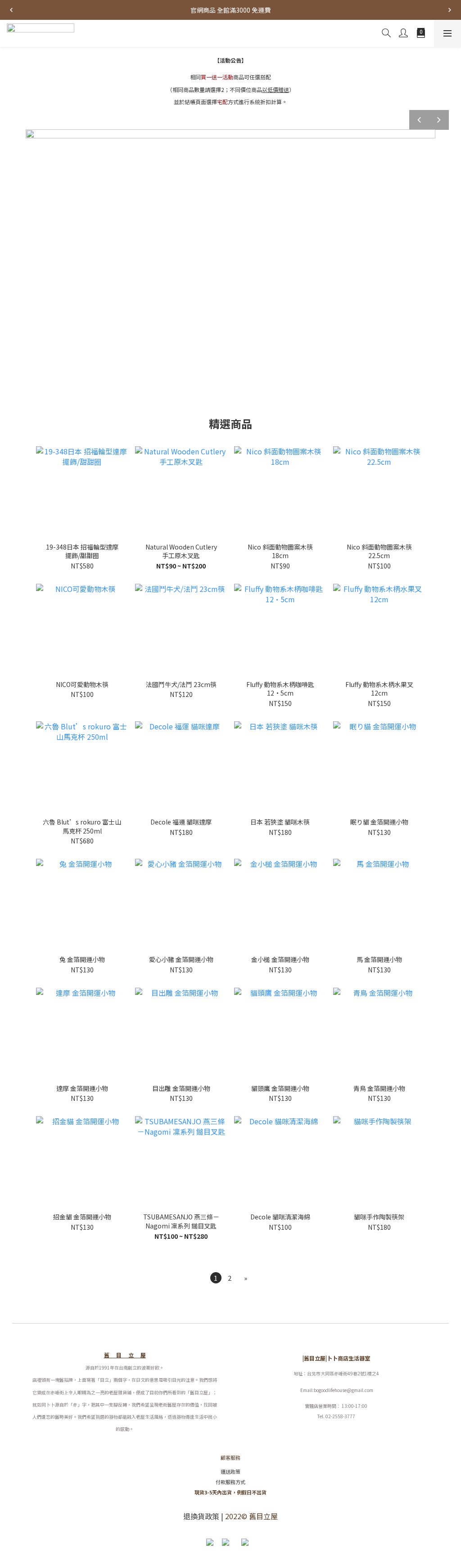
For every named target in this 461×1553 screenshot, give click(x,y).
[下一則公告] (450, 10)
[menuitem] (215, 1277)
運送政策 (230, 1471)
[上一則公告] (11, 10)
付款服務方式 (230, 1481)
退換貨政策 (201, 1516)
